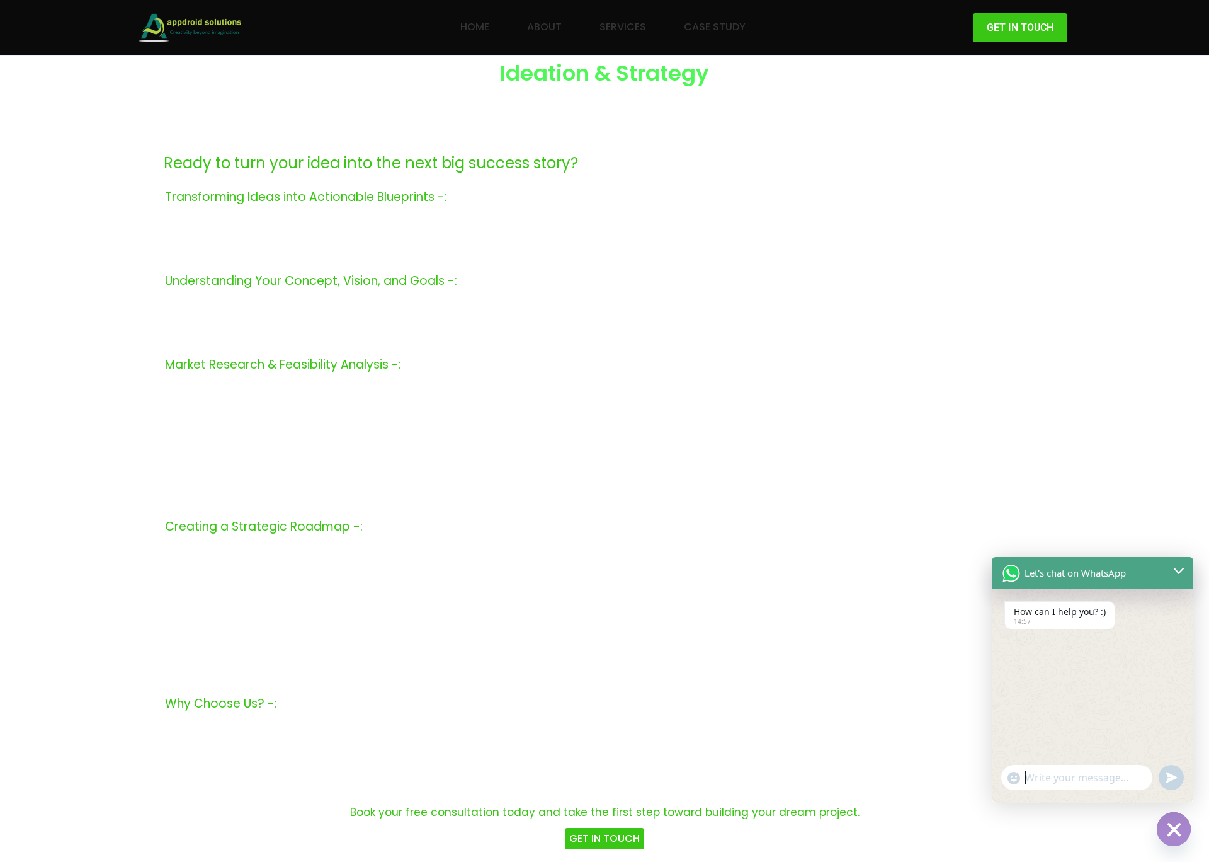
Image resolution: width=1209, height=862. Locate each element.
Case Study (715, 27)
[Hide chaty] (1174, 829)
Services (622, 27)
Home (474, 27)
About (544, 27)
